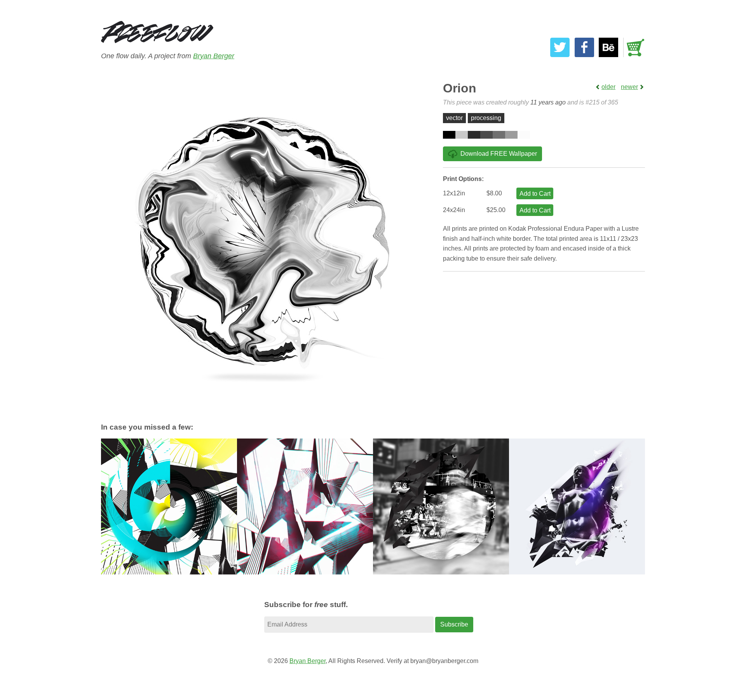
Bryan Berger (213, 56)
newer (629, 87)
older (608, 87)
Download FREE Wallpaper (498, 153)
